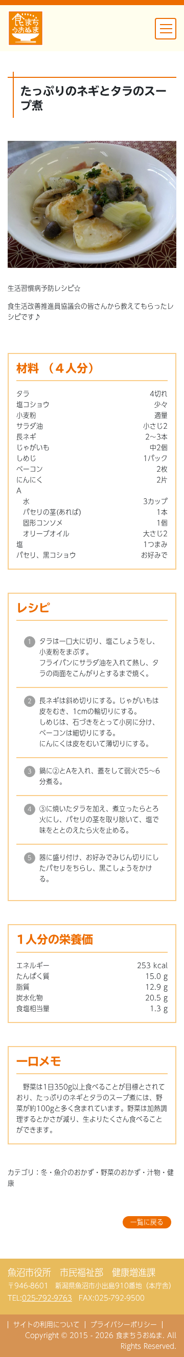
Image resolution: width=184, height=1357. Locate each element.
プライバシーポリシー (123, 1324)
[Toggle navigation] (165, 28)
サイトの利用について (46, 1324)
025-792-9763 (47, 1298)
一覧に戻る (147, 1222)
